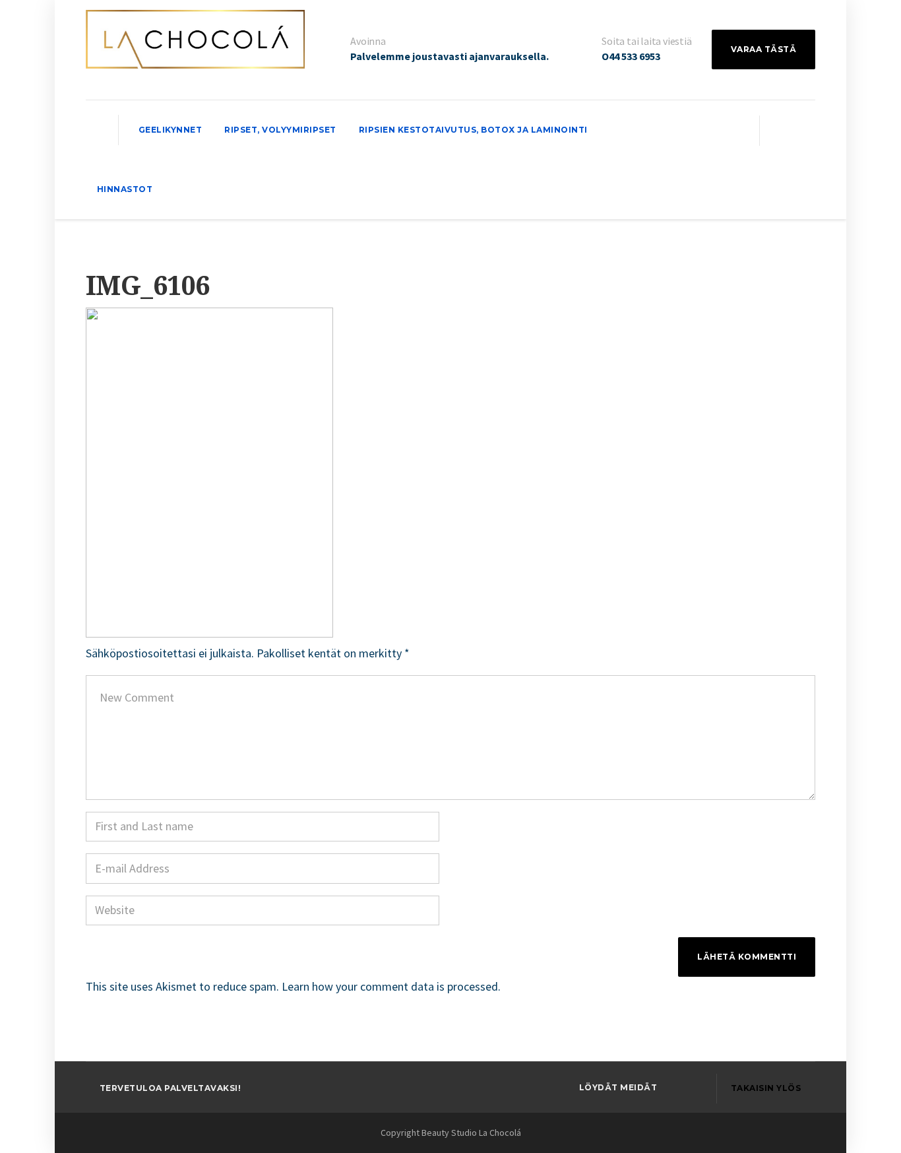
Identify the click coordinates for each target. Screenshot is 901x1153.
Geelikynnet (170, 130)
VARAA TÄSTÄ (764, 49)
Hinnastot (125, 189)
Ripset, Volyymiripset (280, 130)
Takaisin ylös (766, 1088)
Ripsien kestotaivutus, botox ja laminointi (473, 130)
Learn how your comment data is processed (390, 986)
